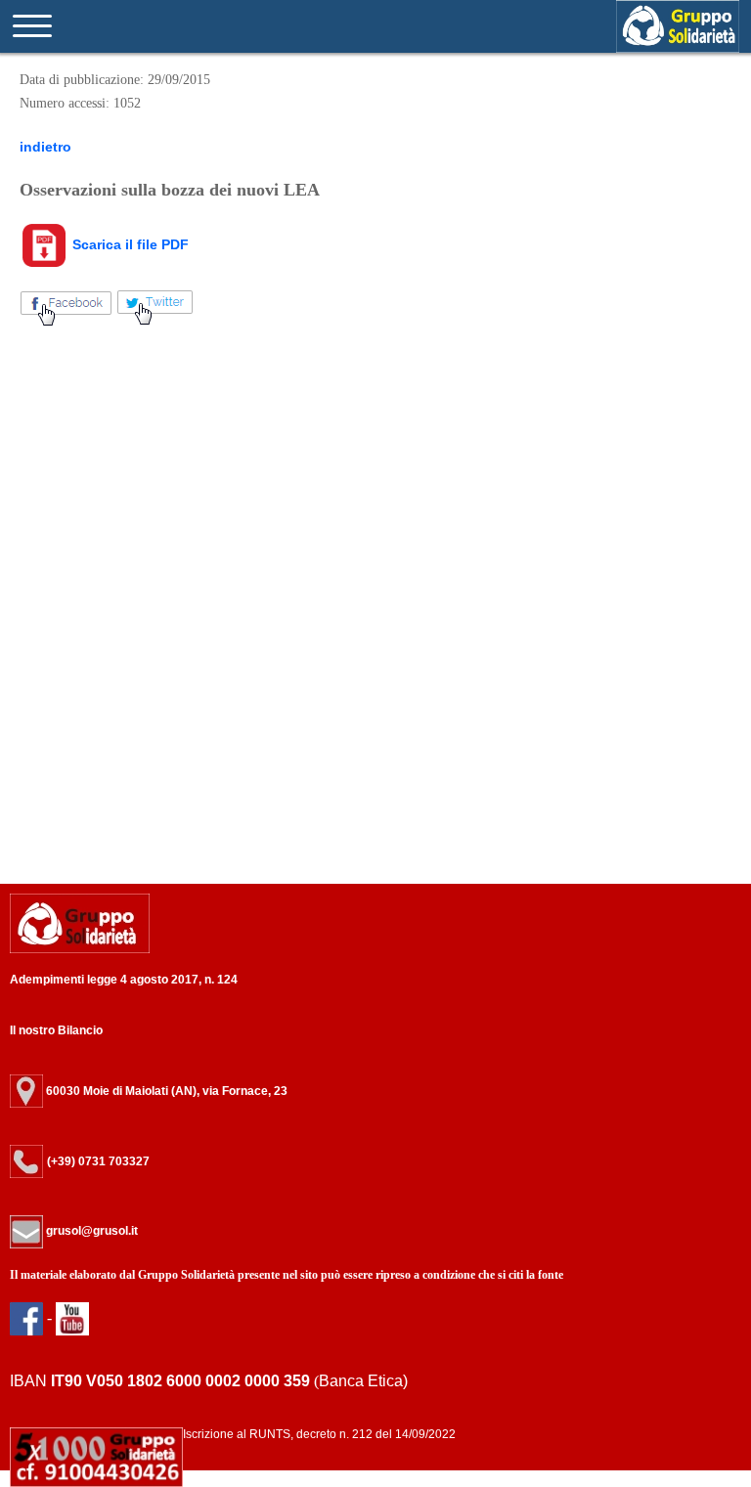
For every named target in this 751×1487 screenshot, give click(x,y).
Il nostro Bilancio (56, 1030)
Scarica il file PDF (128, 244)
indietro (45, 146)
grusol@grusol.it (90, 1231)
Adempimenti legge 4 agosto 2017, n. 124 (124, 979)
